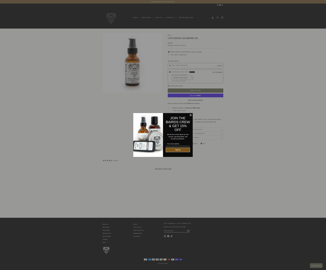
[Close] (191, 115)
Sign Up (177, 150)
